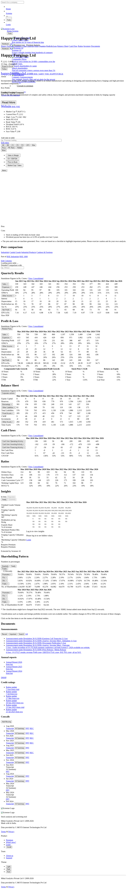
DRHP (3, 678)
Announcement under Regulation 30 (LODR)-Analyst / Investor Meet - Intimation (41, 641)
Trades (4, 569)
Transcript (10, 728)
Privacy (11, 832)
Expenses (6, 287)
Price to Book (12, 162)
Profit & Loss (51, 46)
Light (8, 866)
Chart (24, 46)
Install (9, 847)
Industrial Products (28, 252)
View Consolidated (35, 278)
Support (9, 858)
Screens (9, 13)
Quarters (42, 46)
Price (4, 148)
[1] (20, 83)
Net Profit (6, 310)
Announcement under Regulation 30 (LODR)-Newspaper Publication (36, 643)
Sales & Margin (13, 155)
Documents (95, 46)
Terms (3, 832)
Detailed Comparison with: (11, 265)
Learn (8, 844)
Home (8, 9)
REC (32, 728)
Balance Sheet (62, 46)
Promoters (6, 574)
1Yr (12, 145)
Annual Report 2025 (14, 668)
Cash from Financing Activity (13, 447)
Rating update (12, 688)
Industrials (5, 252)
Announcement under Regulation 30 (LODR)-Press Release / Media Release (43, 651)
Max (33, 145)
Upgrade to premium (25, 86)
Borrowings (7, 404)
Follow (4, 69)
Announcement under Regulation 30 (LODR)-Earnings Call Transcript (37, 638)
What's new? (11, 842)
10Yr (28, 145)
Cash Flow (73, 46)
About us (9, 856)
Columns (6, 261)
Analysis (30, 46)
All (26, 634)
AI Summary (19, 728)
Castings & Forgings (44, 252)
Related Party (7, 329)
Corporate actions (8, 393)
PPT (27, 728)
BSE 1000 (23, 257)
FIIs (4, 578)
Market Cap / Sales (15, 165)
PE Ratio (11, 148)
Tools (9, 20)
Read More (8, 102)
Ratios (80, 46)
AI (11, 44)
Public (5, 584)
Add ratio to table (8, 138)
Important (13, 634)
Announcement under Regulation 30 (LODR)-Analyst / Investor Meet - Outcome (48, 646)
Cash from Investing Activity (13, 444)
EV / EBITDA (12, 159)
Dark (8, 869)
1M (3, 145)
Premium (9, 840)
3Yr (17, 145)
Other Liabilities (8, 407)
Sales (5, 284)
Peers (36, 46)
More (4, 150)
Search (21, 634)
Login (8, 24)
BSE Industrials (13, 257)
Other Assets (7, 422)
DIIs (4, 581)
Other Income (8, 296)
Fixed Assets (7, 413)
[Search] (7, 16)
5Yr (22, 145)
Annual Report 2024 (14, 672)
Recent (4, 634)
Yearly (4, 499)
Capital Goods (15, 252)
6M (8, 145)
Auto (8, 872)
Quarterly (12, 499)
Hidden (19, 148)
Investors (87, 46)
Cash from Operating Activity (13, 441)
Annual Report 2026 (14, 663)
